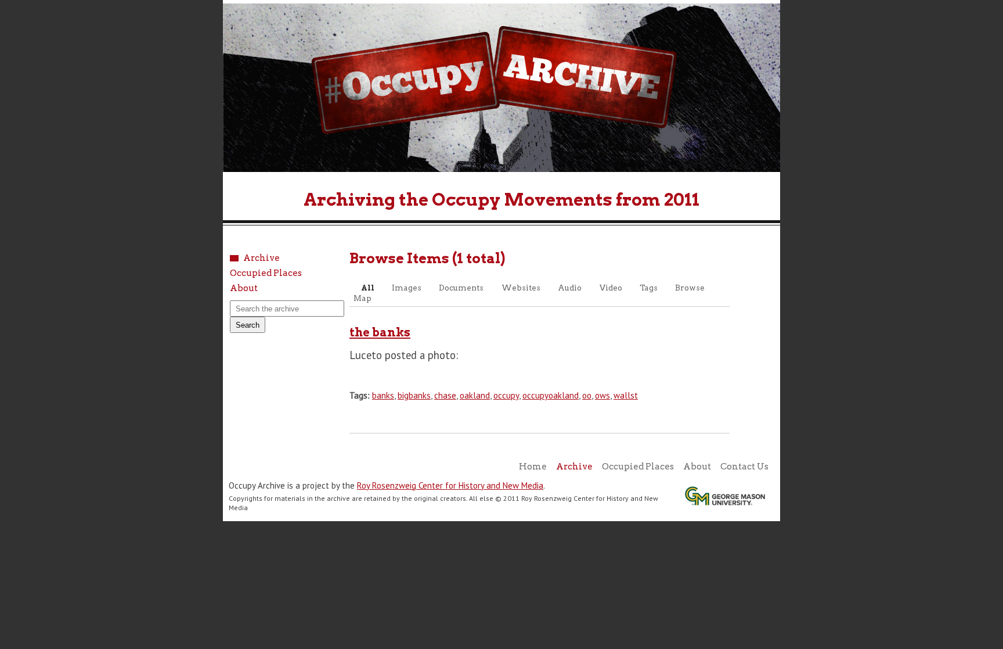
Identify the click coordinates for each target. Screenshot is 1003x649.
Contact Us (744, 466)
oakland (475, 395)
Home (533, 466)
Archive (261, 258)
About (244, 288)
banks (383, 395)
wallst (626, 395)
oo (586, 395)
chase (445, 395)
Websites (520, 287)
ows (602, 395)
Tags (649, 287)
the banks (379, 332)
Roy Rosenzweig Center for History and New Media (450, 485)
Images (406, 287)
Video (611, 287)
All (367, 287)
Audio (570, 287)
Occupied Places (266, 273)
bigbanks (414, 395)
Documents (461, 287)
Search (247, 325)
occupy (506, 395)
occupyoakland (550, 395)
